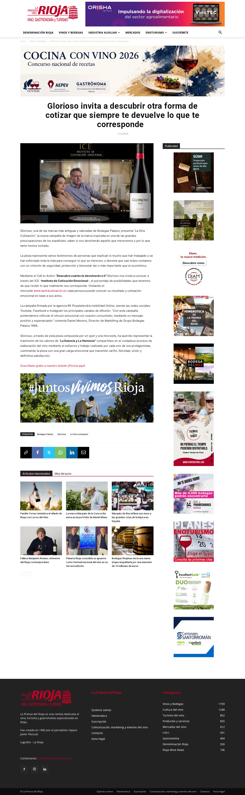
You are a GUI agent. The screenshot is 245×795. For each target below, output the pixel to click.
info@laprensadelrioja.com (55, 758)
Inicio (23, 41)
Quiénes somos (101, 710)
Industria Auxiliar (102, 32)
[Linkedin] (72, 452)
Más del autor (63, 473)
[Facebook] (37, 452)
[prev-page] (22, 573)
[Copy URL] (26, 452)
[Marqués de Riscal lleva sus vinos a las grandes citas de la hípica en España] (133, 496)
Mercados (132, 32)
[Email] (83, 452)
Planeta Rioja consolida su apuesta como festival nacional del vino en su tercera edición (87, 562)
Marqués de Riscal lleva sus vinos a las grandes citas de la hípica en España (131, 517)
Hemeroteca (99, 716)
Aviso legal (98, 739)
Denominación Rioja (38, 32)
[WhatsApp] (60, 452)
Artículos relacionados (36, 473)
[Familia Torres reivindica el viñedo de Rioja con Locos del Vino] (41, 496)
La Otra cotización (79, 434)
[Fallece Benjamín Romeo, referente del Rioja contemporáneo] (41, 540)
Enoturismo (155, 32)
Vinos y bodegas (71, 32)
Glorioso (61, 434)
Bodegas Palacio (45, 434)
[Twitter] (49, 452)
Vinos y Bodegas (38, 41)
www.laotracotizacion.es (50, 291)
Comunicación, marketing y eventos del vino (119, 727)
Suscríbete (180, 32)
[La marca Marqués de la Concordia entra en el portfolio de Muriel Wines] (87, 496)
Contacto (97, 733)
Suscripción (98, 721)
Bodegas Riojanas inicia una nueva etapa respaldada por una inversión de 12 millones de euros (132, 562)
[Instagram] (34, 769)
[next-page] (28, 573)
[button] (220, 33)
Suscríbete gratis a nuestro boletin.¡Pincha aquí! (52, 365)
